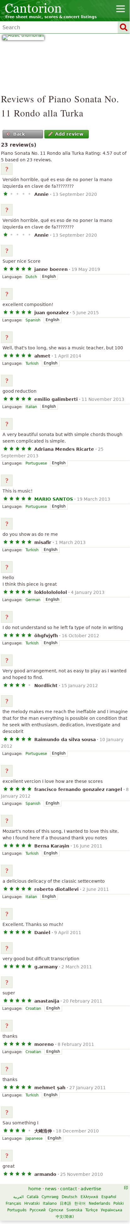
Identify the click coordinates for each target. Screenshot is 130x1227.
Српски (56, 1210)
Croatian (33, 1008)
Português (16, 1210)
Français (13, 1203)
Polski (118, 1203)
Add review (69, 134)
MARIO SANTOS (53, 499)
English (49, 276)
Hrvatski (32, 1203)
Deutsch (69, 1197)
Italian (31, 407)
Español (108, 1197)
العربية (18, 1197)
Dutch (31, 277)
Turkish (32, 363)
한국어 (80, 1203)
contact (68, 1188)
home (34, 1188)
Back (19, 134)
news (50, 1188)
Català (32, 1197)
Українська (111, 1210)
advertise (91, 1188)
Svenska (74, 1210)
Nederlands (99, 1203)
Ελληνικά (89, 1197)
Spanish (33, 320)
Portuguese (36, 463)
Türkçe (91, 1210)
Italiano (50, 1203)
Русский (38, 1210)
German (33, 600)
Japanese (33, 1138)
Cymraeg (50, 1197)
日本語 (65, 1203)
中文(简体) (65, 1216)
